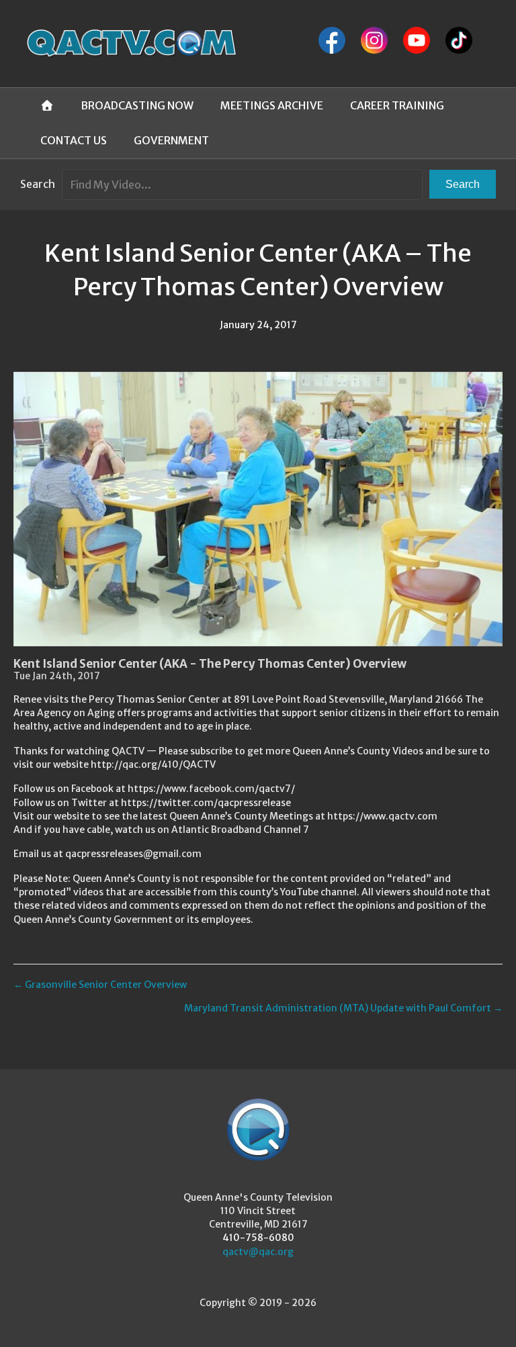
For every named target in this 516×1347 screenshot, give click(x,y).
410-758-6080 (258, 1238)
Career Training (397, 105)
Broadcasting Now (137, 105)
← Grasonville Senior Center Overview (100, 985)
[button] (462, 184)
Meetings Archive (271, 105)
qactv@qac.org (258, 1252)
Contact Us (73, 140)
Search (37, 184)
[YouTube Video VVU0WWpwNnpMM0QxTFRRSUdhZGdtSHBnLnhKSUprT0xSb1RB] (258, 509)
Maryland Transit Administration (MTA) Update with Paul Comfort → (343, 1008)
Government (171, 140)
